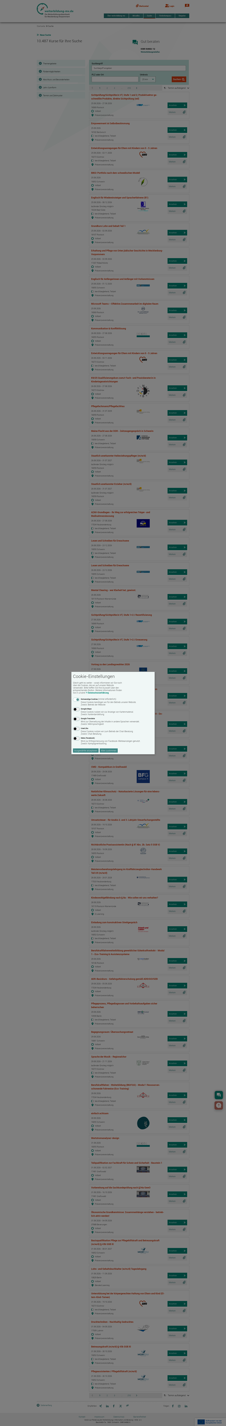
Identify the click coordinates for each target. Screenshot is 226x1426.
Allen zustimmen (108, 750)
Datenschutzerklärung (98, 692)
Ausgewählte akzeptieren (85, 750)
